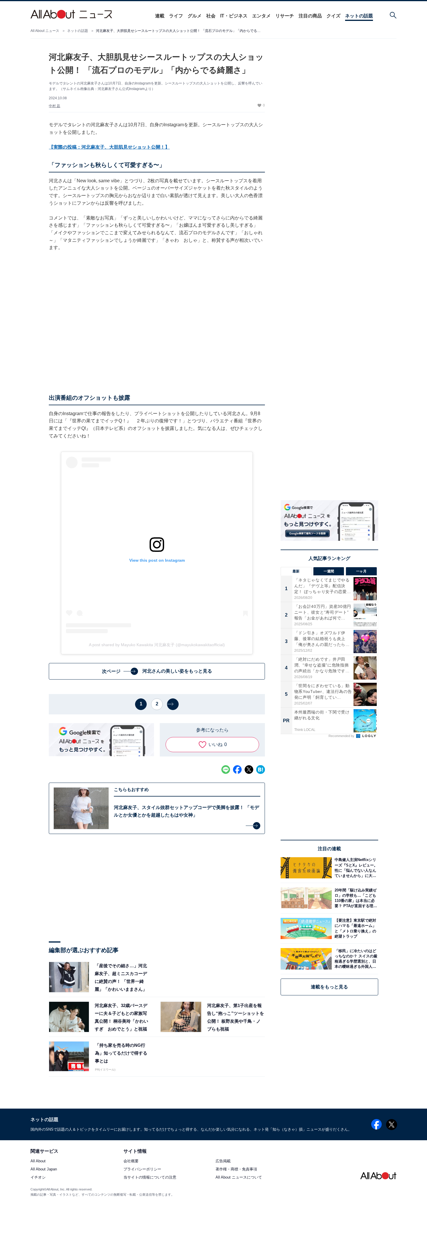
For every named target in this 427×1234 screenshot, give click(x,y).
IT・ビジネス (233, 15)
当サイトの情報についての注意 (149, 1177)
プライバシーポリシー (142, 1169)
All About (38, 1161)
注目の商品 (310, 15)
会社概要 (131, 1161)
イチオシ (38, 1177)
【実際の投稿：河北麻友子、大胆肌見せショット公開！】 (109, 147)
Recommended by (342, 736)
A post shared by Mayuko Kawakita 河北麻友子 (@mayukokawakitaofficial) (157, 644)
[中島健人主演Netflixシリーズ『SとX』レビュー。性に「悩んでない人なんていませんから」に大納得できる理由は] (355, 867)
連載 (159, 15)
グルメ (195, 15)
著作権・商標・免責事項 (236, 1169)
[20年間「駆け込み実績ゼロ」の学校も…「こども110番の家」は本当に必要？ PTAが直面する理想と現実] (355, 898)
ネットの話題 (359, 15)
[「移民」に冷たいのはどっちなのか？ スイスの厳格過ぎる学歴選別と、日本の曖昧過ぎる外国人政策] (355, 958)
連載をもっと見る (329, 986)
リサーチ (284, 15)
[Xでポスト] (249, 769)
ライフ (176, 15)
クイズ (333, 15)
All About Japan (44, 1169)
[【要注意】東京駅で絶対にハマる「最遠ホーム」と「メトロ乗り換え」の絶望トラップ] (355, 928)
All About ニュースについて (239, 1177)
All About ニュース (45, 31)
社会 (211, 15)
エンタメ (261, 15)
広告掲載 (223, 1161)
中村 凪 (54, 106)
